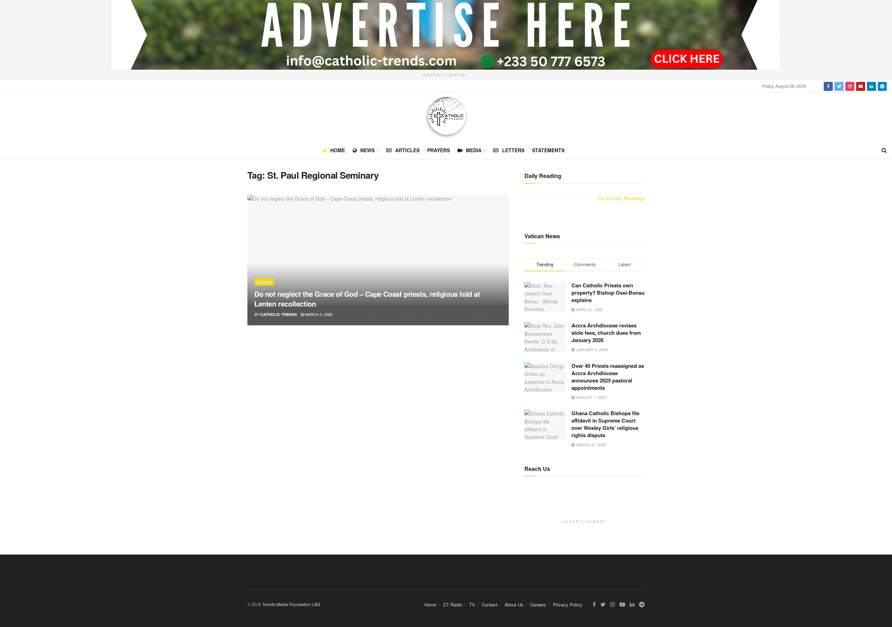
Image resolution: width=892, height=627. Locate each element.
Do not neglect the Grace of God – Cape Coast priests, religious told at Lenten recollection (367, 299)
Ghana (264, 282)
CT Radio (452, 604)
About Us (514, 604)
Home (337, 150)
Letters (513, 150)
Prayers (438, 150)
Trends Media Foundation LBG (291, 604)
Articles (407, 150)
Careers (538, 604)
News (367, 150)
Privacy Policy (567, 604)
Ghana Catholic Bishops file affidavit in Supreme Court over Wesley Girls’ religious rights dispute (605, 424)
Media (474, 150)
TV (472, 604)
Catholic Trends (278, 314)
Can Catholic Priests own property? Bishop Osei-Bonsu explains (608, 292)
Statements (548, 150)
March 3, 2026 (318, 314)
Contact (490, 604)
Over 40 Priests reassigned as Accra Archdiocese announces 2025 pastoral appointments (607, 377)
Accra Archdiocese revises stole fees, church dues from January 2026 (606, 333)
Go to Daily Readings (621, 198)
